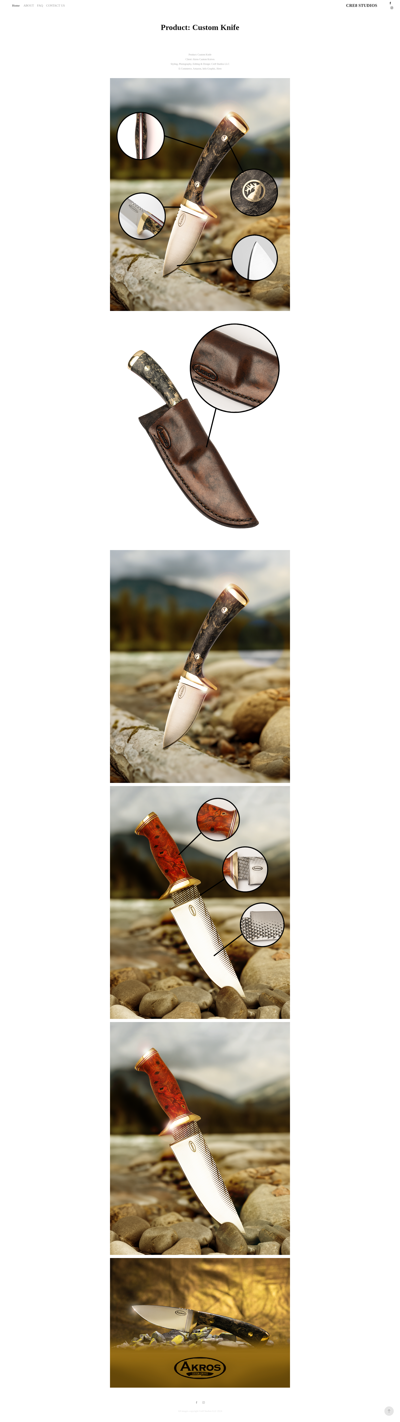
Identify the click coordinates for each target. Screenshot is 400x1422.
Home (16, 5)
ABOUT (28, 5)
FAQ (40, 5)
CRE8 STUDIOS (361, 5)
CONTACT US (55, 5)
